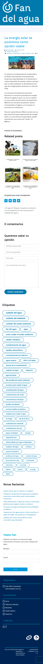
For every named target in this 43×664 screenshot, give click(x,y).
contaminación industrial (14, 423)
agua (26, 329)
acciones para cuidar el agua (16, 385)
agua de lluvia (11, 375)
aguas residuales (12, 433)
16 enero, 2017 (20, 50)
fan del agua (11, 329)
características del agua (15, 399)
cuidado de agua (12, 370)
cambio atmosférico (14, 350)
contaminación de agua (16, 345)
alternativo (9, 53)
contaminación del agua (15, 390)
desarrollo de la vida (12, 460)
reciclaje (33, 469)
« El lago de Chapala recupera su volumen (20, 208)
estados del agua (31, 456)
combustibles (16, 53)
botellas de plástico (13, 404)
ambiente (29, 370)
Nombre (6, 549)
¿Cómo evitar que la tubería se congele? (18, 491)
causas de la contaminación (16, 365)
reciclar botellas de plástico (16, 409)
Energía (9, 51)
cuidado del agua (14, 313)
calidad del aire (11, 437)
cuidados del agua (12, 447)
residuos (29, 447)
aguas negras (11, 360)
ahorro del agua (29, 360)
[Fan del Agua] (21, 12)
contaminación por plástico (17, 355)
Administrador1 (10, 50)
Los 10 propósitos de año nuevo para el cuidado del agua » (19, 212)
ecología (9, 419)
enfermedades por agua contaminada (19, 442)
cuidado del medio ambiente (18, 324)
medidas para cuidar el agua (16, 414)
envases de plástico (12, 451)
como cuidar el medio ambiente (19, 334)
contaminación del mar (14, 428)
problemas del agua (12, 456)
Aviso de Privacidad (10, 649)
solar (33, 53)
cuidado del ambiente (15, 318)
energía (23, 53)
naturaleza (9, 465)
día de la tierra (24, 419)
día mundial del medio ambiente (18, 380)
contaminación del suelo (15, 395)
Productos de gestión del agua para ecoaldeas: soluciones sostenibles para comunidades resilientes (20, 496)
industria (28, 53)
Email (5, 557)
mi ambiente (30, 460)
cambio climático (13, 340)
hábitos (8, 469)
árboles (20, 469)
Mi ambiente (15, 51)
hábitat (8, 474)
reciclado (23, 465)
